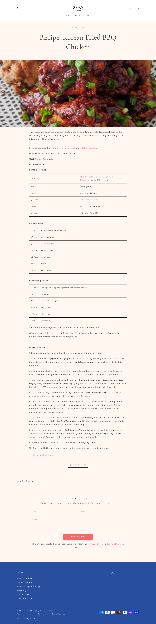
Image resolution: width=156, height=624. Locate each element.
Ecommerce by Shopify (26, 619)
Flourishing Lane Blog (28, 586)
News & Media (24, 582)
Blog (80, 28)
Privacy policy (43, 614)
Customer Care (25, 598)
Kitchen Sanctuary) (90, 148)
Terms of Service (115, 544)
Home (74, 28)
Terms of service (58, 614)
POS (18, 614)
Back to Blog (79, 465)
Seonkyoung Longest (64, 148)
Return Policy (24, 594)
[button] (18, 8)
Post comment (78, 537)
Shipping (22, 590)
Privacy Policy (95, 544)
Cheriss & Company (31, 611)
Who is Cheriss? (25, 578)
